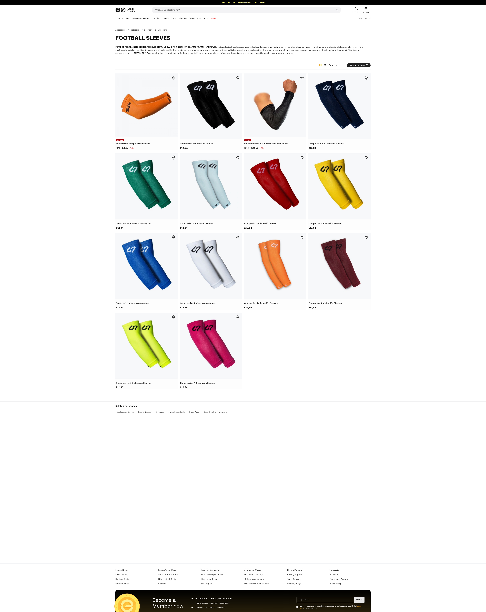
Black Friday (335, 583)
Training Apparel (294, 574)
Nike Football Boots (167, 579)
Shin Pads (334, 574)
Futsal (166, 18)
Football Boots (122, 18)
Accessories (195, 18)
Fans (174, 18)
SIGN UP (359, 599)
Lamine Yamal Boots (167, 570)
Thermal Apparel (294, 570)
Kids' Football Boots (210, 570)
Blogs (367, 18)
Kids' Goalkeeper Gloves (212, 574)
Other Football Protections (215, 412)
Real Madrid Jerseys (253, 574)
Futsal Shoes (121, 574)
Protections (135, 30)
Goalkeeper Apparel (339, 579)
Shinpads (160, 412)
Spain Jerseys (293, 579)
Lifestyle (183, 18)
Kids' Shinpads (144, 412)
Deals (213, 18)
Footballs (162, 583)
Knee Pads (194, 412)
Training (156, 18)
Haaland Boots (122, 579)
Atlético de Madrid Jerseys (256, 583)
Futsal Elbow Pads (176, 412)
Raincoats (334, 570)
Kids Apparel (207, 583)
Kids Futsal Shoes (209, 579)
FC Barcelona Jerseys (254, 579)
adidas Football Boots (168, 574)
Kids (206, 18)
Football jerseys (294, 583)
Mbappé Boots (122, 583)
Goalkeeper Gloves (140, 18)
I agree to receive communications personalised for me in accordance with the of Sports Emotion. (330, 607)
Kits (360, 18)
